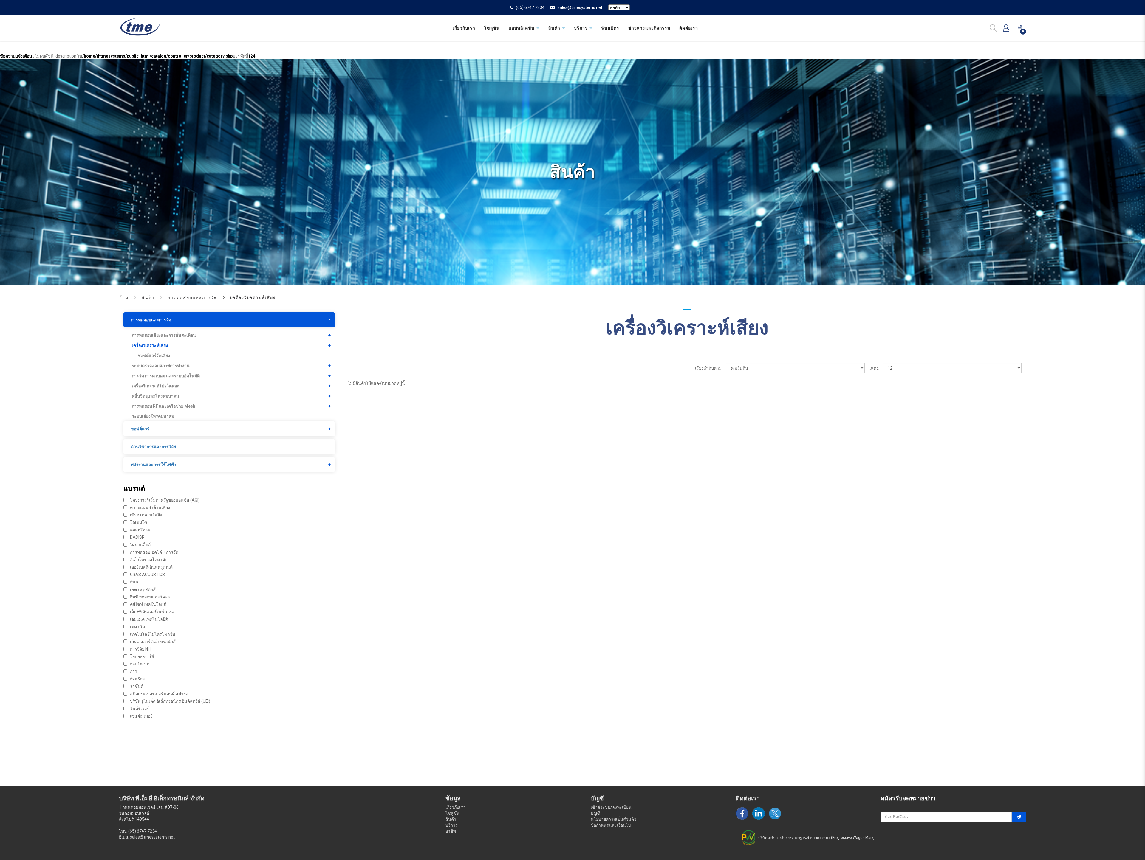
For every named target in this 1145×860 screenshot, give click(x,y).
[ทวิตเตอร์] (775, 813)
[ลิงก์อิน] (758, 813)
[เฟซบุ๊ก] (742, 813)
